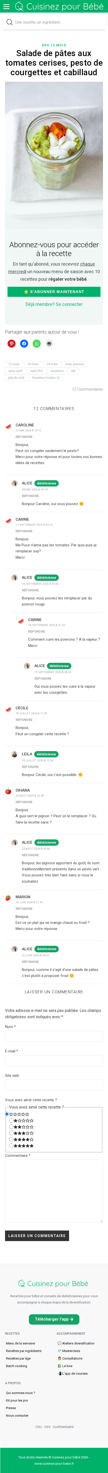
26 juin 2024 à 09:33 (35, 955)
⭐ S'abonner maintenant (54, 292)
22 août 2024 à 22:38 (30, 795)
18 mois (33, 364)
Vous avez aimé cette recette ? (31, 1100)
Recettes (12, 1333)
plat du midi (16, 378)
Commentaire (17, 1155)
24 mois (52, 364)
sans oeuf (15, 371)
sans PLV (36, 371)
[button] (54, 1319)
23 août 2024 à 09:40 (36, 848)
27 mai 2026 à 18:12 (28, 430)
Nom (10, 1027)
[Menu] (6, 6)
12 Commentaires (87, 389)
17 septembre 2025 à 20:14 (34, 524)
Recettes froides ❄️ (46, 378)
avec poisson (75, 364)
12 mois (14, 364)
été (73, 371)
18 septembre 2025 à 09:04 (40, 584)
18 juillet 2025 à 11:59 (31, 713)
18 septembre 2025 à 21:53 (46, 625)
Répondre (24, 437)
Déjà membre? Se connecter (54, 304)
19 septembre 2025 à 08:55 (52, 672)
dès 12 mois (54, 45)
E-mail (11, 1051)
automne (57, 371)
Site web (12, 1075)
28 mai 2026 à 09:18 (34, 489)
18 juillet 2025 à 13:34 (37, 760)
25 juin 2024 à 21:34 (29, 902)
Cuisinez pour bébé (60, 6)
